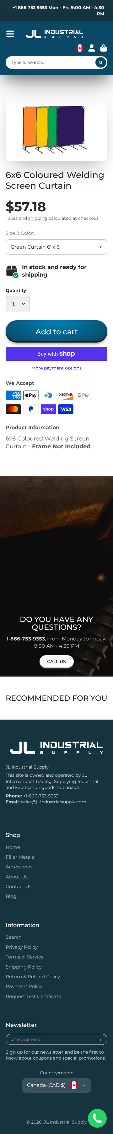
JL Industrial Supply (65, 1122)
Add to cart (56, 331)
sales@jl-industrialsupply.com (53, 802)
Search (14, 937)
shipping (37, 218)
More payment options (56, 368)
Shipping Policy (24, 967)
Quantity (16, 290)
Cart (103, 48)
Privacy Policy (22, 947)
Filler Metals (20, 857)
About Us (16, 877)
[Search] (100, 62)
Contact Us (18, 886)
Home (13, 847)
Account (91, 48)
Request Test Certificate (33, 996)
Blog (11, 896)
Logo (54, 34)
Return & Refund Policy (33, 977)
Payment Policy (24, 986)
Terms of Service (25, 957)
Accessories (19, 867)
